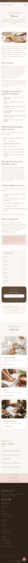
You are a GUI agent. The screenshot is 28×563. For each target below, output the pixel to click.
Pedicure (3, 508)
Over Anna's (4, 522)
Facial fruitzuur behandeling (7, 516)
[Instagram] (6, 499)
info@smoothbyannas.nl (15, 478)
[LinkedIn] (9, 499)
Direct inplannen (14, 296)
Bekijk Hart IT (18, 561)
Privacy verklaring (5, 530)
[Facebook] (3, 499)
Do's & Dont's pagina (18, 214)
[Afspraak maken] (24, 559)
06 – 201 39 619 (11, 1)
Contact (3, 527)
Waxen (3, 511)
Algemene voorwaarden (6, 532)
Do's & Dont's (14, 310)
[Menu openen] (25, 5)
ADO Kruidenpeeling (5, 513)
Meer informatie (7, 364)
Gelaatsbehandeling (5, 506)
